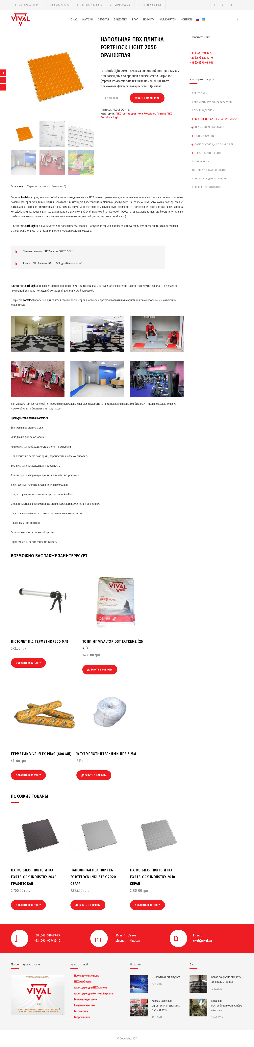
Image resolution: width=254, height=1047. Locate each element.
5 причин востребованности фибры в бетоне (226, 1005)
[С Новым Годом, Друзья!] (139, 984)
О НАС (73, 19)
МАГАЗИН (87, 19)
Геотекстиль (200, 161)
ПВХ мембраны (82, 981)
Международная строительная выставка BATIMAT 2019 (166, 1005)
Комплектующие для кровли (214, 144)
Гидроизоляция (205, 135)
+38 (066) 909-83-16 (91, 4)
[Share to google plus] (3, 87)
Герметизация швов (208, 152)
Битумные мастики (84, 1005)
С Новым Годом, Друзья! (166, 977)
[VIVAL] (40, 20)
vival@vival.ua (123, 4)
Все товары (200, 93)
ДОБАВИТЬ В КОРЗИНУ (28, 663)
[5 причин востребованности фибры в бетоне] (198, 1007)
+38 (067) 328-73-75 (59, 4)
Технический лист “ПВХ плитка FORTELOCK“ (48, 251)
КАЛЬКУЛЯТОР (168, 19)
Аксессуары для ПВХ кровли (90, 987)
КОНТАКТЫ (187, 19)
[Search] (239, 5)
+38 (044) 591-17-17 (28, 4)
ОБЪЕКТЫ (103, 19)
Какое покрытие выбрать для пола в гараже (226, 979)
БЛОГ (135, 19)
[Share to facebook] (3, 72)
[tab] (17, 187)
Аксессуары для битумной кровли (94, 993)
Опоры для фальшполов (209, 170)
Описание (17, 186)
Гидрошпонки (82, 1017)
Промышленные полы (209, 127)
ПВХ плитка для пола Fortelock (135, 113)
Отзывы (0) (59, 186)
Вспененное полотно (206, 187)
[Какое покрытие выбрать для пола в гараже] (198, 984)
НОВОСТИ (148, 19)
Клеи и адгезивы (203, 110)
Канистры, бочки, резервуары (212, 101)
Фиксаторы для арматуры (209, 178)
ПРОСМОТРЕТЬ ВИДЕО (38, 340)
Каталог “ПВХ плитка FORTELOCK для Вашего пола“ (53, 263)
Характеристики (37, 186)
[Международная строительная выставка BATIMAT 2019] (139, 1007)
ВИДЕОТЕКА (120, 19)
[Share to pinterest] (3, 80)
